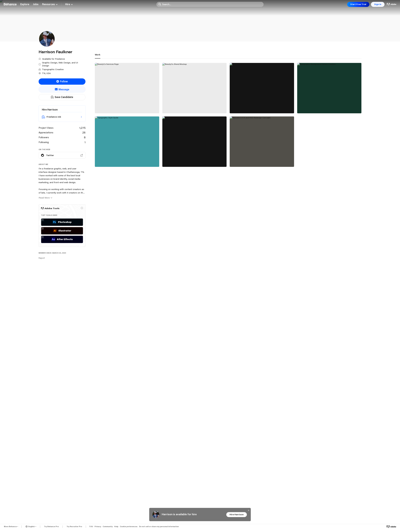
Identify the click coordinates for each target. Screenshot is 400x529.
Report (42, 258)
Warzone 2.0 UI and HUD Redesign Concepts (259, 159)
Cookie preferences (129, 526)
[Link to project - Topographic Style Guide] (127, 141)
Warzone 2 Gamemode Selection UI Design (258, 106)
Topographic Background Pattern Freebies (325, 106)
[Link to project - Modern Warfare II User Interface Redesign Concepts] (194, 141)
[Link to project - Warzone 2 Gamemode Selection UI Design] (262, 88)
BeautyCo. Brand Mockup (180, 106)
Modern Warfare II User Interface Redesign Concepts (191, 158)
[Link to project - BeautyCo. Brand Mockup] (194, 88)
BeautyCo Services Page (112, 106)
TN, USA (46, 73)
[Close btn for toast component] (248, 510)
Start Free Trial (358, 4)
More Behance (10, 526)
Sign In (377, 4)
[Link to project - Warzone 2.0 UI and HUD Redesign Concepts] (262, 141)
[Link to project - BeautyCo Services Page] (127, 88)
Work (97, 54)
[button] (82, 208)
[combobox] (212, 4)
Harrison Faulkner (104, 109)
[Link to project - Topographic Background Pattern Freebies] (329, 88)
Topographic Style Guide (112, 159)
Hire (67, 4)
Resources (48, 4)
